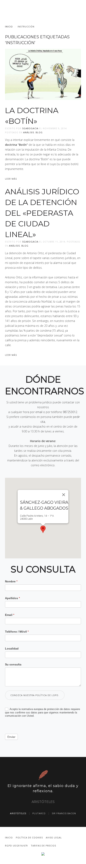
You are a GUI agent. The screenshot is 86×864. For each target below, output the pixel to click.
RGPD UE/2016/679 (16, 845)
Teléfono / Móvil (17, 631)
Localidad (12, 648)
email (38, 412)
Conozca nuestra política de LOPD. (34, 695)
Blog (39, 132)
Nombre (11, 581)
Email (9, 614)
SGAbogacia (30, 128)
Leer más (11, 178)
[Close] (63, 495)
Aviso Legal (54, 837)
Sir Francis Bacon (64, 813)
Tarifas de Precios (43, 845)
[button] (43, 529)
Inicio (9, 26)
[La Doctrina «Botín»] (43, 74)
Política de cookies (29, 837)
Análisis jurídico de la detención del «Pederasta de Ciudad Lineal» (42, 213)
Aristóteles (18, 813)
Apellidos (12, 598)
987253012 (70, 412)
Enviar (11, 736)
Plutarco (39, 813)
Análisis (28, 132)
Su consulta (13, 664)
